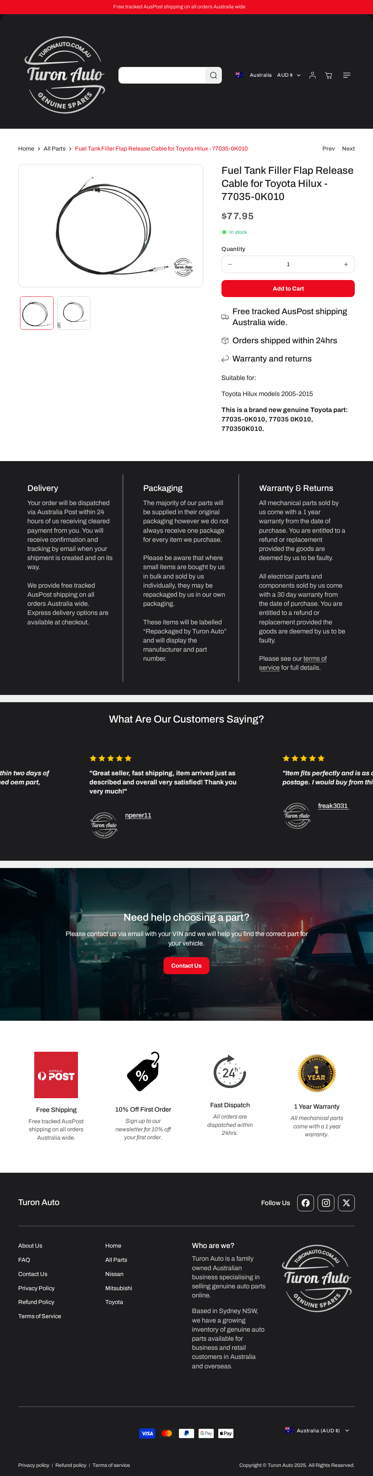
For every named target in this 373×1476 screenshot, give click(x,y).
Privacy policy (33, 1465)
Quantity (233, 249)
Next (348, 148)
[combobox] (170, 75)
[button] (347, 75)
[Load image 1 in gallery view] (37, 313)
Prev (328, 148)
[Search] (213, 75)
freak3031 (319, 805)
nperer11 (124, 815)
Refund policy (70, 1465)
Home (26, 148)
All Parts (55, 148)
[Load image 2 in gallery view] (74, 313)
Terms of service (111, 1465)
